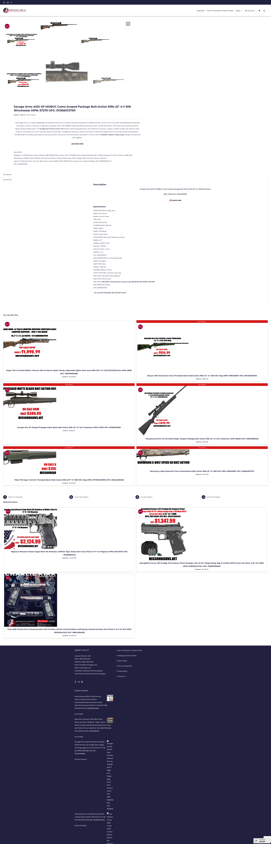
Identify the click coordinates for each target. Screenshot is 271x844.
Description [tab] (7, 174)
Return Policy (122, 661)
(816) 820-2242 (87, 662)
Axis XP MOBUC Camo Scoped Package (79, 155)
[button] (128, 24)
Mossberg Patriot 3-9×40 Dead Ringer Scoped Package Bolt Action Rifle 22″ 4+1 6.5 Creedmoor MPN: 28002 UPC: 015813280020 (202, 439)
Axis (37, 161)
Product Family (56, 158)
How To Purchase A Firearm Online (130, 650)
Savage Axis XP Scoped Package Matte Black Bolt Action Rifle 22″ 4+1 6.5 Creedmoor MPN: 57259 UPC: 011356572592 (69, 427)
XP (110, 161)
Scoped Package (89, 161)
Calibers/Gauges (104, 155)
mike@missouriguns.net (88, 665)
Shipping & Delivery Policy (127, 656)
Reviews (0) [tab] (7, 180)
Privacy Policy (122, 671)
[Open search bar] (264, 10)
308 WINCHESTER (52, 155)
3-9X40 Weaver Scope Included (33, 155)
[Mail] (79, 682)
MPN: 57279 (64, 161)
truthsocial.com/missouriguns (95, 674)
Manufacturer (19, 158)
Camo (51, 161)
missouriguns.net (85, 668)
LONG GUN (128, 155)
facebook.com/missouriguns (92, 671)
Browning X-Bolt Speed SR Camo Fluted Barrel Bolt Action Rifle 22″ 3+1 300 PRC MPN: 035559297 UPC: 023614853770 (202, 471)
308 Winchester (26, 161)
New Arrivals (45, 158)
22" (19, 161)
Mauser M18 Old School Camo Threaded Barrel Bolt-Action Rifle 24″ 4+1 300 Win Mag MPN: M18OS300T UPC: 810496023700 (202, 376)
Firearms (121, 155)
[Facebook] (75, 682)
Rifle (73, 158)
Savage (78, 158)
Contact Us (122, 676)
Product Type (67, 158)
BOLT (95, 155)
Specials (103, 158)
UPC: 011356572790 (102, 161)
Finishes (114, 155)
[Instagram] (82, 682)
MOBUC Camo (29, 158)
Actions (61, 155)
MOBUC (56, 161)
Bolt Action (44, 161)
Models (37, 158)
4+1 (34, 161)
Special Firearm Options (91, 158)
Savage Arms (77, 161)
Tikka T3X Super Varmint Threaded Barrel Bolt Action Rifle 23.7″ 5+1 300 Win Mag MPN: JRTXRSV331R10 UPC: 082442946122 (69, 480)
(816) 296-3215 (84, 659)
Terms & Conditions (125, 666)
